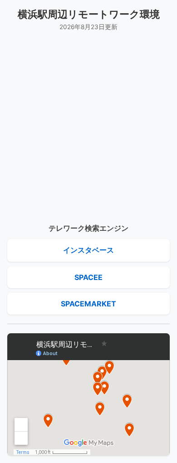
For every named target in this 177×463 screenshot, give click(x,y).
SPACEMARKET (88, 303)
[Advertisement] (88, 127)
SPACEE (88, 277)
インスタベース (88, 249)
